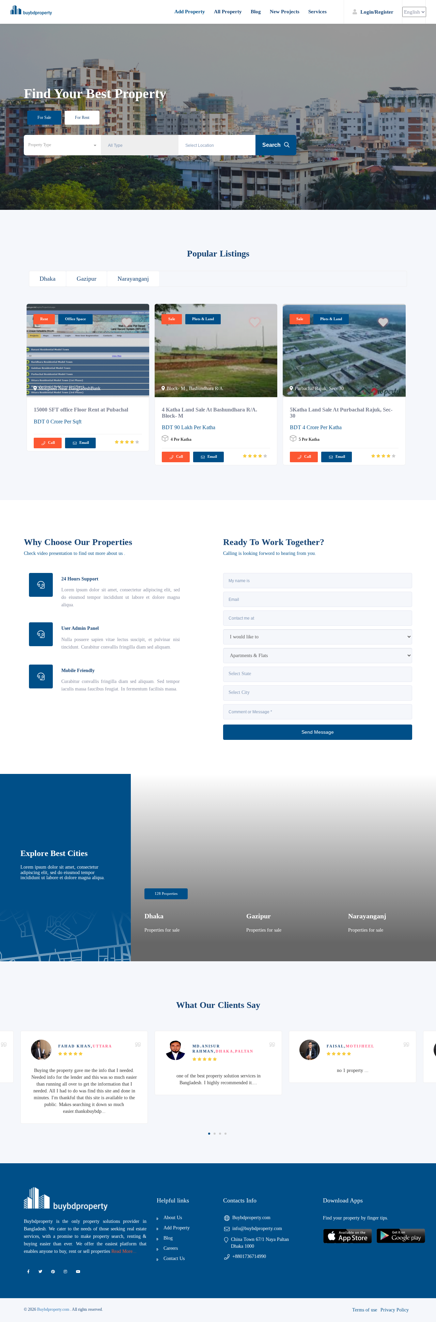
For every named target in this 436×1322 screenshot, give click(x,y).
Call (51, 442)
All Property (228, 11)
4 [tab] (225, 1134)
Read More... (124, 1251)
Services (317, 11)
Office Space (75, 319)
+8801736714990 (249, 1256)
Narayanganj (133, 278)
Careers (171, 1248)
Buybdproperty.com (251, 1217)
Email (84, 442)
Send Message (317, 732)
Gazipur (86, 278)
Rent (44, 319)
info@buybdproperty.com (257, 1228)
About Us (173, 1217)
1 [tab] (209, 1134)
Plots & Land (203, 319)
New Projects (284, 11)
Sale (171, 319)
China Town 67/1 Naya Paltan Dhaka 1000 (260, 1243)
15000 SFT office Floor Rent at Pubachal (81, 410)
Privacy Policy (394, 1309)
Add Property (189, 11)
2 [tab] (215, 1134)
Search (272, 145)
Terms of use (364, 1309)
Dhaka (48, 278)
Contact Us (174, 1258)
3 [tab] (220, 1134)
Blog (256, 11)
